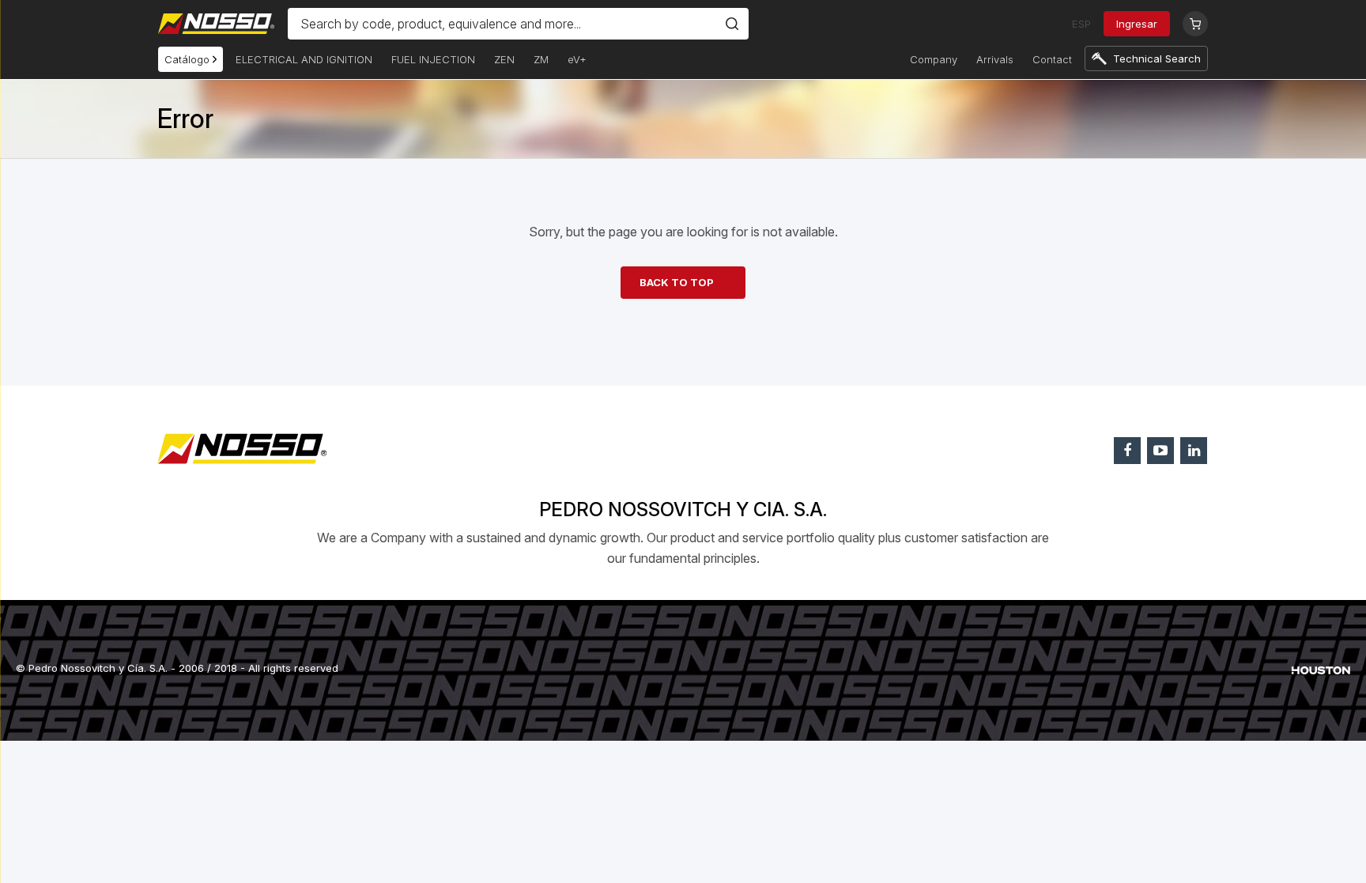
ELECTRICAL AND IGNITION (304, 59)
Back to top (677, 282)
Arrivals (994, 59)
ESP (1081, 23)
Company (933, 59)
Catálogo (188, 59)
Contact (1052, 59)
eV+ (577, 59)
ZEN (504, 59)
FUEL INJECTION (433, 59)
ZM (541, 59)
